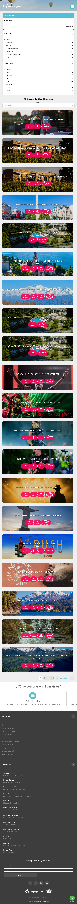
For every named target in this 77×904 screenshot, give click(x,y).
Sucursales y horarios (9, 738)
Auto (7, 72)
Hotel (7, 81)
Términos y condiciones (34, 901)
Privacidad (46, 901)
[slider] (4, 30)
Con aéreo (9, 75)
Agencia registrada (8, 751)
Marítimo (9, 84)
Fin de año (9, 42)
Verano (8, 57)
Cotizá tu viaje (7, 734)
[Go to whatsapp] (72, 898)
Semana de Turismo (12, 48)
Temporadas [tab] (7, 33)
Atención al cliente (8, 731)
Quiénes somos (7, 725)
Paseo (8, 87)
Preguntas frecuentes (9, 728)
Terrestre (8, 90)
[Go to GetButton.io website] (72, 902)
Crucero (8, 78)
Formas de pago (7, 754)
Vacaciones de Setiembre (13, 54)
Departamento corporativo (11, 741)
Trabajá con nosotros (9, 748)
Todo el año (9, 51)
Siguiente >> (64, 678)
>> (72, 678)
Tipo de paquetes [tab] (9, 63)
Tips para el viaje (7, 744)
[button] (38, 716)
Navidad (8, 45)
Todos (8, 39)
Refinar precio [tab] (8, 20)
